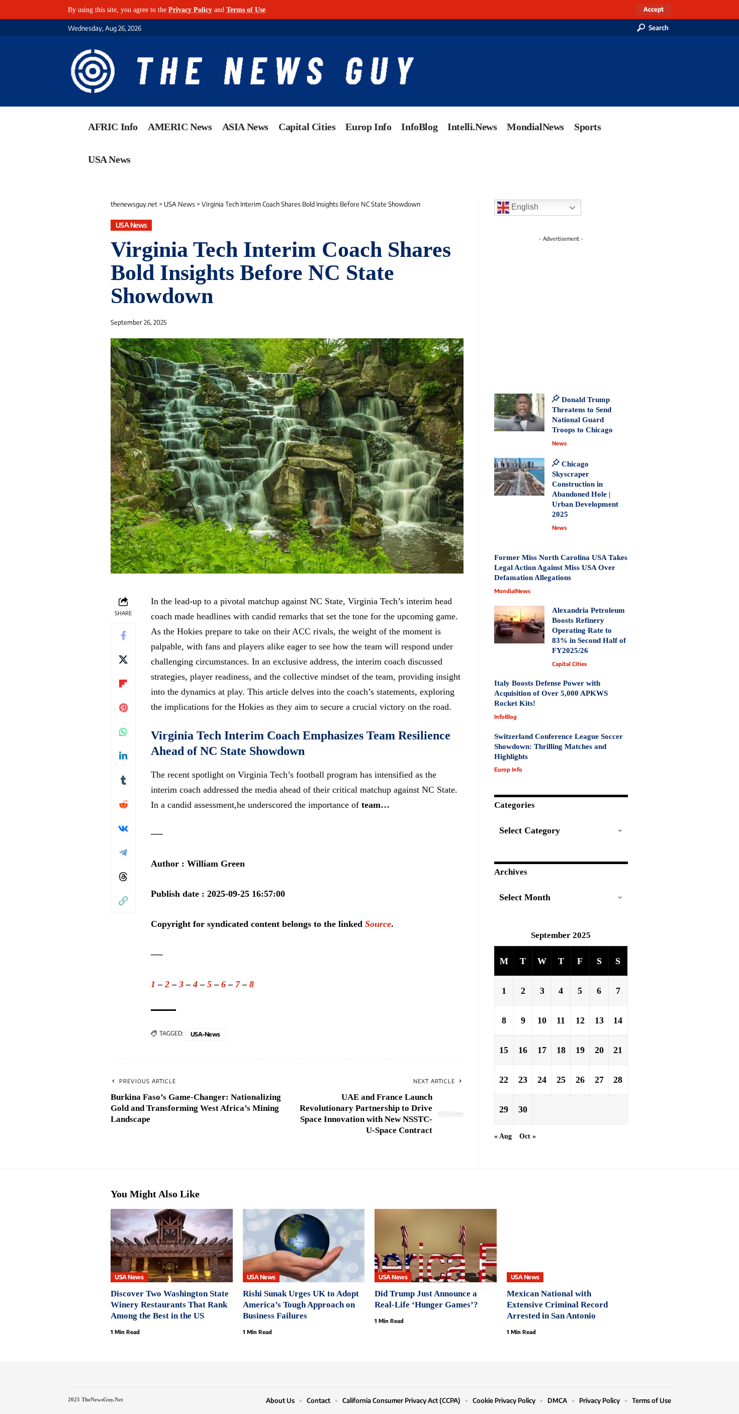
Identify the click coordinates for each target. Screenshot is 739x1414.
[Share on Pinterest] (123, 708)
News (559, 443)
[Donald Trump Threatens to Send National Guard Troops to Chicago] (519, 412)
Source (378, 924)
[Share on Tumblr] (123, 780)
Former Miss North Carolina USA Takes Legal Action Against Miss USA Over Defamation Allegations (560, 567)
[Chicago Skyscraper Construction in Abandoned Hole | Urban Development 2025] (519, 477)
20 (599, 1050)
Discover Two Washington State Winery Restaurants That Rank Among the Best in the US (170, 1305)
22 (503, 1079)
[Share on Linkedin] (123, 756)
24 (541, 1079)
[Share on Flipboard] (123, 684)
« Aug (503, 1136)
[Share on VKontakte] (123, 828)
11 (561, 1020)
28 (617, 1079)
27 (599, 1079)
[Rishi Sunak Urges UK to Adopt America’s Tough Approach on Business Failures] (304, 1245)
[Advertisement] (579, 309)
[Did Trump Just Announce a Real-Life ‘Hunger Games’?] (436, 1245)
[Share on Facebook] (123, 635)
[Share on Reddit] (123, 804)
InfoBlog (505, 716)
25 (561, 1079)
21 (617, 1050)
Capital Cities (569, 664)
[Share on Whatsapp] (123, 732)
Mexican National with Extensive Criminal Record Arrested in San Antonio (557, 1305)
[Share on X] (123, 659)
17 (541, 1050)
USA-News (205, 1034)
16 (522, 1050)
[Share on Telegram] (123, 852)
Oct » (527, 1136)
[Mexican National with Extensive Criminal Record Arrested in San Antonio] (568, 1245)
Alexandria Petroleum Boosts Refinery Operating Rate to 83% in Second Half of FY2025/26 (589, 630)
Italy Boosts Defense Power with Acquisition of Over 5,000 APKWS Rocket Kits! (551, 693)
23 (522, 1079)
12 (580, 1020)
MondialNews (512, 591)
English (523, 207)
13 (599, 1020)
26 (580, 1079)
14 (617, 1020)
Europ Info (508, 769)
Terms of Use (245, 10)
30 (522, 1109)
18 (561, 1050)
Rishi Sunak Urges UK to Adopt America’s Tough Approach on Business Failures (301, 1305)
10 (541, 1020)
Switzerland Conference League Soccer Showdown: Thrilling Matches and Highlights (558, 746)
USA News (131, 225)
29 (503, 1109)
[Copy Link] (123, 901)
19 (580, 1050)
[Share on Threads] (123, 877)
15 (503, 1050)
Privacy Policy (190, 10)
